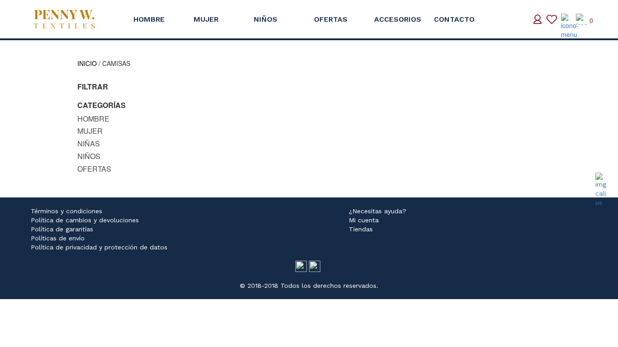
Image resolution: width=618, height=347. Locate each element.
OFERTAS (330, 19)
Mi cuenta (364, 220)
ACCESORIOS (397, 19)
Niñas (88, 143)
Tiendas (361, 229)
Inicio (87, 63)
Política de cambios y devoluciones (85, 220)
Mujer (90, 131)
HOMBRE (149, 19)
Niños (88, 156)
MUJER (206, 19)
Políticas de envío (58, 238)
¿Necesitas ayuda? (377, 211)
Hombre (93, 118)
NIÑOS (265, 19)
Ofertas (94, 169)
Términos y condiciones (66, 211)
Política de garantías (62, 229)
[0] (581, 19)
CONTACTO (454, 19)
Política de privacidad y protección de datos (99, 247)
